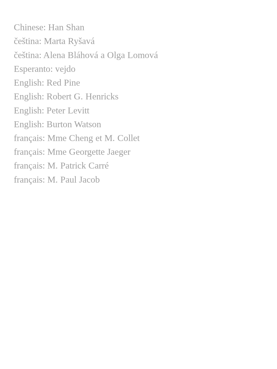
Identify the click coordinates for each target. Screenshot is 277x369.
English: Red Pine (47, 83)
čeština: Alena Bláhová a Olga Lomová (86, 55)
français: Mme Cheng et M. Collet (77, 138)
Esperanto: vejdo (44, 69)
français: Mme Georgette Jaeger (72, 152)
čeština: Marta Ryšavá (54, 41)
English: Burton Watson (57, 124)
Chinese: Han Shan (49, 27)
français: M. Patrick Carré (61, 165)
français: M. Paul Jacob (57, 180)
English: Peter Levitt (51, 110)
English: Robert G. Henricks (66, 96)
